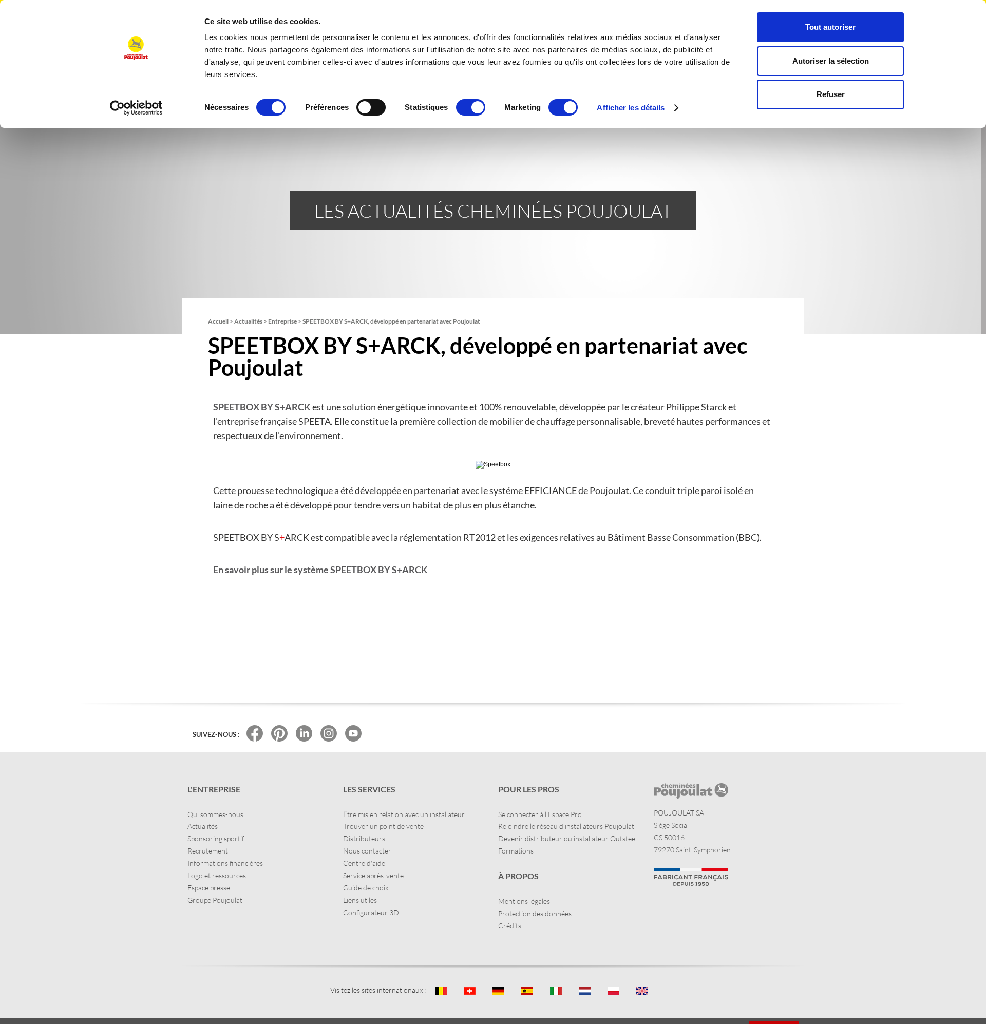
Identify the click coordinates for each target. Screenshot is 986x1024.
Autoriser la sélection (830, 60)
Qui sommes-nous (215, 814)
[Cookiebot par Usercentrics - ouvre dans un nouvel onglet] (136, 108)
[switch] (371, 107)
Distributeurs (364, 838)
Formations (516, 850)
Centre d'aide (364, 863)
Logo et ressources (216, 875)
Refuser (831, 94)
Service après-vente (373, 875)
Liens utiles (360, 900)
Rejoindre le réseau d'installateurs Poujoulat (566, 826)
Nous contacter (367, 850)
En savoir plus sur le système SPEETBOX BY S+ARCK (320, 569)
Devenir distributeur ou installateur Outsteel (567, 838)
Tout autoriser (830, 27)
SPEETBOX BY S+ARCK (262, 406)
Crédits (509, 925)
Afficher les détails (631, 107)
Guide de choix (365, 887)
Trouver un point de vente (383, 826)
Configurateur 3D (371, 912)
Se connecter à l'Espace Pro (540, 814)
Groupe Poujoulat (214, 900)
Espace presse (208, 887)
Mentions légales (524, 901)
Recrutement (207, 850)
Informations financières (225, 863)
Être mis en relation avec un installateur (404, 814)
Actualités (202, 826)
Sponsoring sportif (215, 838)
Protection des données (535, 913)
